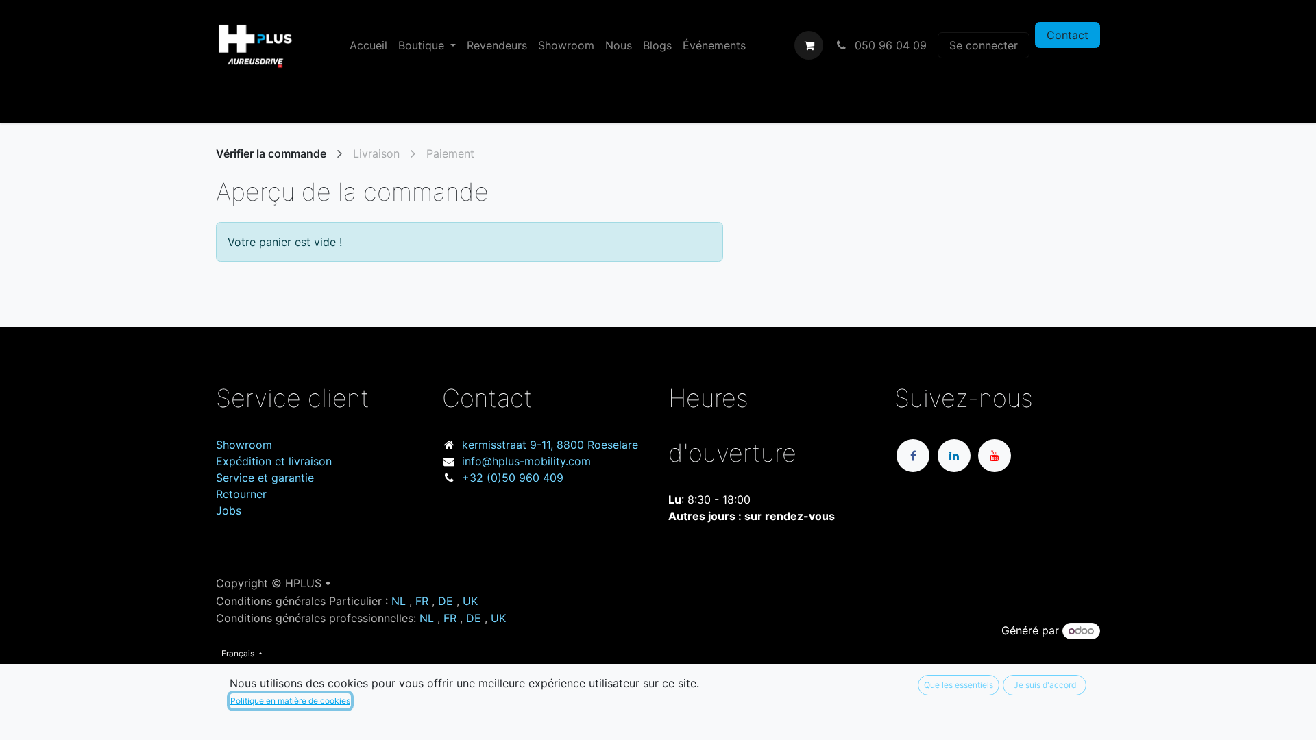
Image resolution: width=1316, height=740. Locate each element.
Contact (1067, 35)
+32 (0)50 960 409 (512, 477)
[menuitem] (368, 45)
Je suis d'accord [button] (1045, 685)
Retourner (241, 494)
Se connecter (983, 45)
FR (421, 601)
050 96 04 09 (889, 45)
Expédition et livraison (274, 461)
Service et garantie (265, 477)
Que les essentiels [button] (958, 685)
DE (445, 601)
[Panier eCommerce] (808, 45)
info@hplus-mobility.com (526, 461)
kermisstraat (550, 445)
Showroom (244, 445)
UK (470, 601)
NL (398, 601)
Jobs (228, 510)
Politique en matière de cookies (290, 700)
